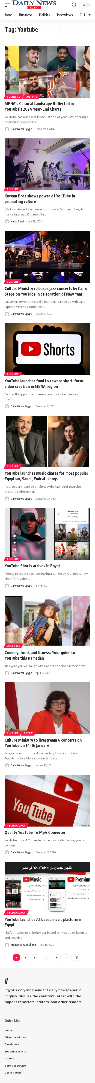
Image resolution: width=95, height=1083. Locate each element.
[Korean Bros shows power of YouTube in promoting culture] (47, 164)
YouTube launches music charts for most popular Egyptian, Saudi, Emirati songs (46, 476)
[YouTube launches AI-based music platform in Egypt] (47, 887)
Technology (16, 825)
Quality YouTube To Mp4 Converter (35, 832)
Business (13, 96)
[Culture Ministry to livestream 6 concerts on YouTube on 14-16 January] (47, 708)
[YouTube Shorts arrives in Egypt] (47, 534)
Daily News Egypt (21, 129)
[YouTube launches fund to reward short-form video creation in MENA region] (47, 349)
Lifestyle (13, 645)
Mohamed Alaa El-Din (23, 944)
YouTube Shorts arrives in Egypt (32, 565)
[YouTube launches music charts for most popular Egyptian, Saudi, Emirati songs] (47, 441)
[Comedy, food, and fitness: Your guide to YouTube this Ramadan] (47, 621)
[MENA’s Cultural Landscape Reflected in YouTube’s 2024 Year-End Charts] (47, 72)
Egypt (28, 733)
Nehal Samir (18, 221)
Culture (31, 96)
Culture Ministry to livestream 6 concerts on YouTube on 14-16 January (43, 742)
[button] (8, 4)
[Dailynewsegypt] (34, 4)
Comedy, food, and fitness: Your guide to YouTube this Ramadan (40, 655)
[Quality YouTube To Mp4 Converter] (47, 801)
